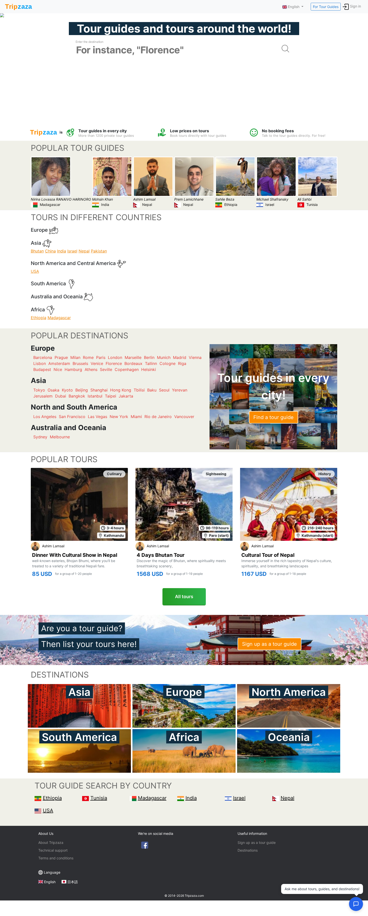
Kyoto (67, 389)
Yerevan (179, 389)
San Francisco (72, 416)
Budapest (42, 369)
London (115, 357)
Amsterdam (59, 363)
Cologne (167, 363)
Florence (114, 363)
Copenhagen (127, 369)
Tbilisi (139, 389)
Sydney (40, 436)
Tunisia (98, 798)
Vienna (195, 357)
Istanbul (95, 396)
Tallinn (151, 363)
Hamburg (73, 369)
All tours (184, 596)
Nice (58, 369)
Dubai (60, 396)
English (50, 882)
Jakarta (126, 396)
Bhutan (37, 250)
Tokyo (39, 389)
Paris (100, 357)
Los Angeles (44, 416)
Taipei (110, 396)
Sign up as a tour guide (269, 644)
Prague (61, 357)
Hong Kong (120, 389)
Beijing (81, 389)
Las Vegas (97, 416)
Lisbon (39, 363)
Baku (151, 389)
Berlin (149, 357)
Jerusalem (43, 396)
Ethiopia (38, 317)
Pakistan (99, 250)
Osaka (53, 389)
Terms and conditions (55, 858)
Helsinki (148, 369)
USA (35, 271)
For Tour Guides (325, 7)
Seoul (164, 389)
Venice (97, 363)
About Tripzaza (50, 842)
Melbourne (60, 436)
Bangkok (77, 396)
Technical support (53, 850)
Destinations (248, 850)
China (50, 250)
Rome (88, 357)
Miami (136, 416)
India (61, 250)
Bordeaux (133, 363)
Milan (75, 357)
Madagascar (59, 317)
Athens (91, 369)
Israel (72, 250)
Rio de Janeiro (158, 416)
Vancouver (184, 416)
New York (119, 416)
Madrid (179, 357)
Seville (106, 369)
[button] (356, 904)
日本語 (72, 882)
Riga (182, 363)
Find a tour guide (273, 417)
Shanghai (99, 389)
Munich (163, 357)
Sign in (355, 6)
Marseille (133, 357)
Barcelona (42, 357)
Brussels (80, 363)
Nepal (84, 250)
